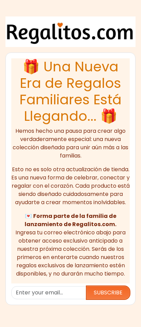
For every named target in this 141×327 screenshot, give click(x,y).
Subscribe (108, 292)
